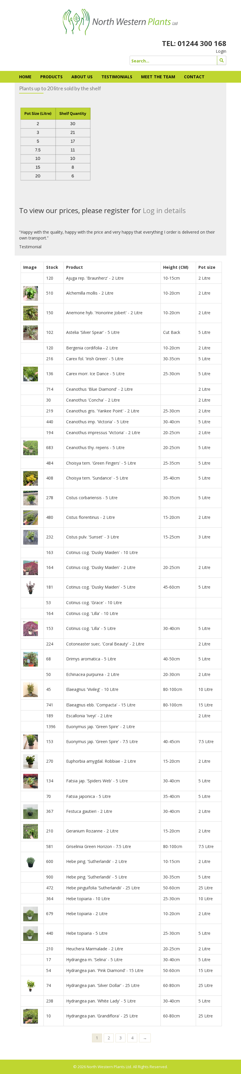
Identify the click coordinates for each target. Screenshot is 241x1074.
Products (51, 76)
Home (25, 76)
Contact (194, 76)
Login (221, 51)
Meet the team (158, 76)
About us (82, 76)
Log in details (164, 210)
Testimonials (116, 76)
